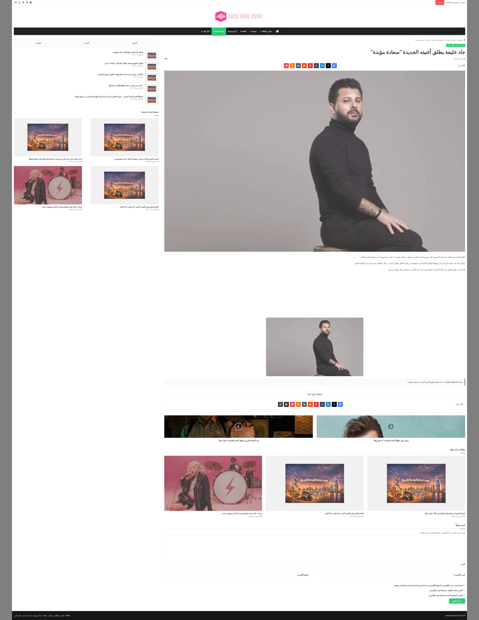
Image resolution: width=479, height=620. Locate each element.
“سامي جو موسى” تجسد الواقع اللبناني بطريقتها (126, 85)
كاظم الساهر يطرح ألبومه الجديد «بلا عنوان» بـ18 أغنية (344, 513)
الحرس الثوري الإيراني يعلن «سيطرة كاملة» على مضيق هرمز (136, 159)
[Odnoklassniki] (292, 65)
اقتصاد (244, 31)
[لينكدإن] (322, 65)
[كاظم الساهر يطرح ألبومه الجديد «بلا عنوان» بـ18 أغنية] (315, 483)
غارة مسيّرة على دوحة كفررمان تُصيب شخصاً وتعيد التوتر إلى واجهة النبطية (55, 159)
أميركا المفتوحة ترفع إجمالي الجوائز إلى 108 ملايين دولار (445, 513)
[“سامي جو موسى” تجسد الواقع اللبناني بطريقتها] (152, 89)
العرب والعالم (266, 31)
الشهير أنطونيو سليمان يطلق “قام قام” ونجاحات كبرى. (123, 63)
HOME (67, 616)
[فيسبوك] (334, 65)
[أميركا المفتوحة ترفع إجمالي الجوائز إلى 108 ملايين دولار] (416, 483)
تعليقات (38, 43)
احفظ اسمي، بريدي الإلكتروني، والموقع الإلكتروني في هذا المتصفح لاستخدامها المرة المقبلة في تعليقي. (428, 585)
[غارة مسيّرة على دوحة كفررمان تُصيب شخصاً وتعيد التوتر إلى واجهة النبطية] (48, 137)
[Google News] (315, 394)
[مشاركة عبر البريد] (286, 404)
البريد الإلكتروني (459, 575)
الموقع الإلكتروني (303, 575)
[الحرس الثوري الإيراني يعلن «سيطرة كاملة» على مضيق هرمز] (125, 137)
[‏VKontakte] (298, 65)
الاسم (462, 564)
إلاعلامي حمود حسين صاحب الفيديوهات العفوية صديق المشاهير (120, 74)
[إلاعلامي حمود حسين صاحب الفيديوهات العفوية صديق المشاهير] (152, 77)
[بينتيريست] (310, 65)
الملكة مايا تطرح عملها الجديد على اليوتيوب (128, 52)
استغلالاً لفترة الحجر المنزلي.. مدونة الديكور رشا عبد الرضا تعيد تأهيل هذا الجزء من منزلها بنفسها (109, 96)
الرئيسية (460, 40)
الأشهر (134, 43)
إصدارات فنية (219, 31)
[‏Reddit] (304, 65)
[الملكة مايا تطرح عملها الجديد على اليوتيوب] (152, 55)
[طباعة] (280, 404)
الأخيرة (86, 43)
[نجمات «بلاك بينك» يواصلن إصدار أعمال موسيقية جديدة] (213, 483)
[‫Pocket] (286, 65)
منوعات (254, 31)
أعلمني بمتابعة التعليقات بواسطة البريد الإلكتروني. (446, 590)
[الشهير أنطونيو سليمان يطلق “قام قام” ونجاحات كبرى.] (152, 66)
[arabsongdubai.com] (239, 16)
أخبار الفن (206, 31)
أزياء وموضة (232, 31)
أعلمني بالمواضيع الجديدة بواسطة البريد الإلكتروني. (445, 595)
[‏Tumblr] (316, 65)
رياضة (449, 45)
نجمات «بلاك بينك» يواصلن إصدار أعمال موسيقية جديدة (242, 513)
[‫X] (328, 65)
